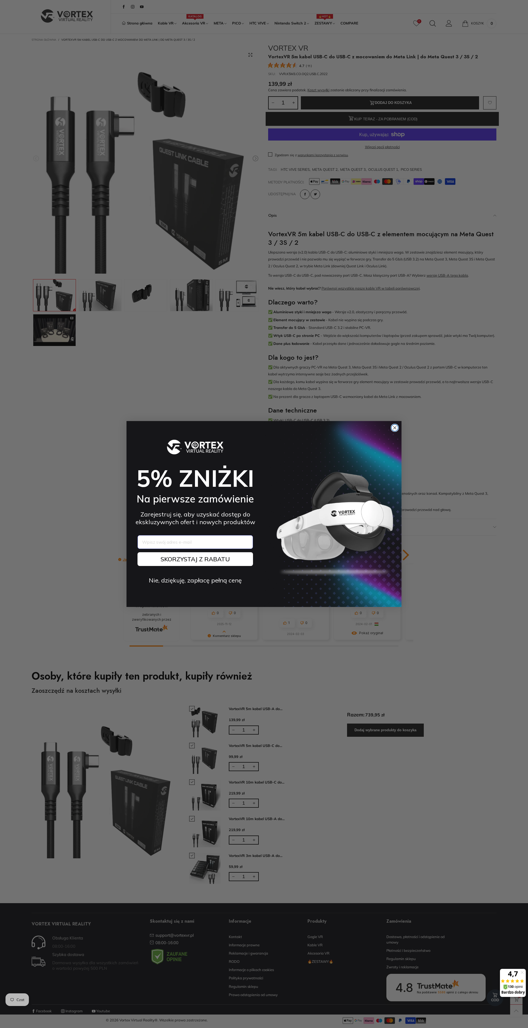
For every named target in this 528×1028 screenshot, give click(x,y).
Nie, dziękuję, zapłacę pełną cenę (195, 580)
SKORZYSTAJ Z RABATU (195, 559)
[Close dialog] (394, 427)
